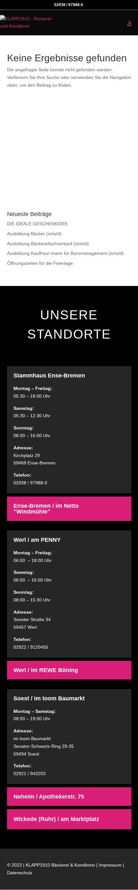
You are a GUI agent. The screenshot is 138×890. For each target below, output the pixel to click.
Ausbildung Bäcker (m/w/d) (34, 233)
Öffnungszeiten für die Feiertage (40, 263)
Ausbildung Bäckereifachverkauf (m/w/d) (48, 243)
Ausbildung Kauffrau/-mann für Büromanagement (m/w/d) (65, 253)
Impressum (110, 865)
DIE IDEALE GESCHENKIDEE (37, 223)
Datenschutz (19, 872)
